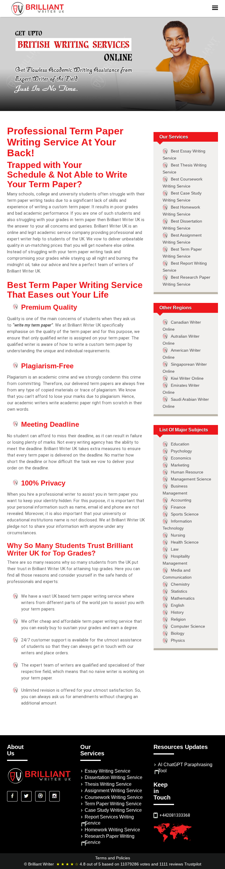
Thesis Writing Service (108, 784)
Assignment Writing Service (113, 790)
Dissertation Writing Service (113, 777)
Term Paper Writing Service (113, 803)
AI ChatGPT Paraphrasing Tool (185, 767)
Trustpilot (192, 864)
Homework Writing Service (112, 829)
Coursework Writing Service (114, 797)
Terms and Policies (112, 858)
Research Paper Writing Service (109, 839)
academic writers (31, 402)
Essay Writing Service (107, 771)
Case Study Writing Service (113, 810)
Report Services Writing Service (109, 819)
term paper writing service (107, 621)
